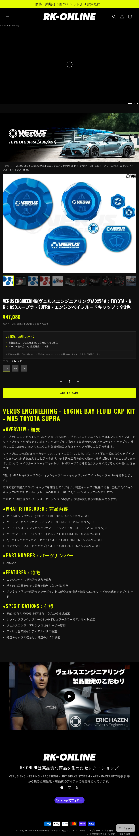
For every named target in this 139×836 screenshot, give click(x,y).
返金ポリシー (68, 830)
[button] (8, 17)
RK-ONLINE (30, 830)
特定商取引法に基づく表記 (102, 834)
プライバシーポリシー (89, 830)
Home (6, 165)
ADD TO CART (69, 393)
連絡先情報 (124, 834)
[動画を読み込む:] (69, 696)
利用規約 (108, 830)
